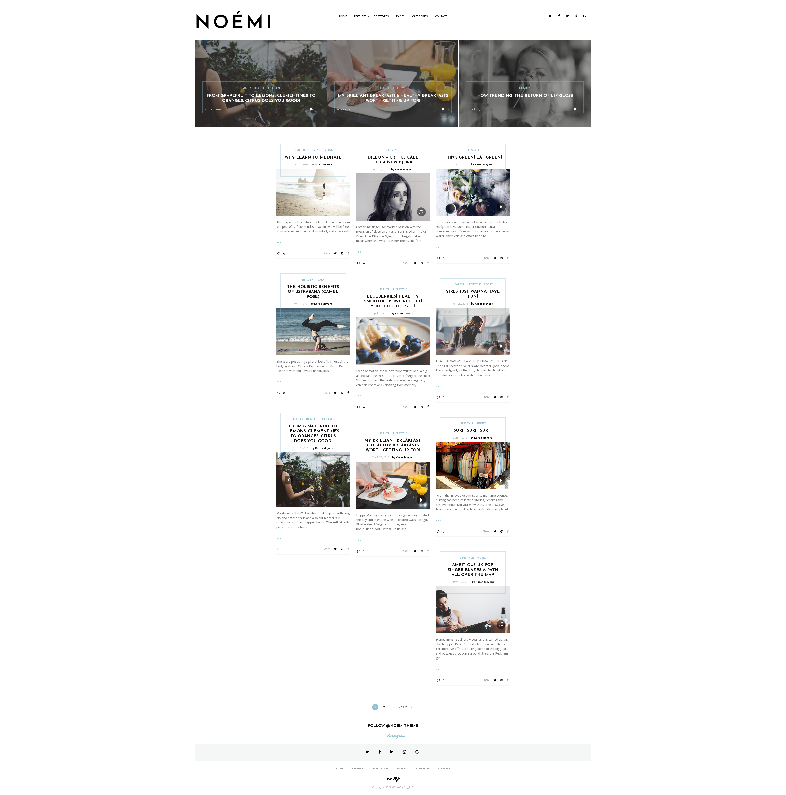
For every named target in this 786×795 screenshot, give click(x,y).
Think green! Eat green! (473, 157)
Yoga (329, 150)
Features (360, 16)
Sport (488, 284)
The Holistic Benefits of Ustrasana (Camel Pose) (313, 292)
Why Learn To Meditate (313, 157)
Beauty (245, 88)
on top (393, 778)
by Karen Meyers (321, 164)
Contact (441, 16)
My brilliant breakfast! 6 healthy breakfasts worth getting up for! (393, 445)
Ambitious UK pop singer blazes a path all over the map (473, 570)
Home (343, 16)
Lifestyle (275, 88)
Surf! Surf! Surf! (473, 431)
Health (259, 88)
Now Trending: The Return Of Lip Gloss (525, 96)
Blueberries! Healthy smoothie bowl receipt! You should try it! (393, 301)
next (403, 707)
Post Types (381, 16)
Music (481, 557)
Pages (400, 16)
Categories (420, 16)
